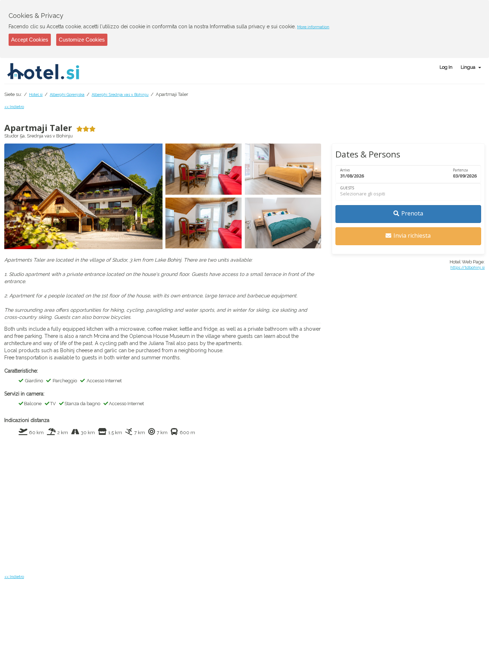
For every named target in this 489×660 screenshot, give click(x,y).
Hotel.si (36, 94)
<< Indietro (14, 107)
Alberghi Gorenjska (67, 94)
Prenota (412, 213)
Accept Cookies (29, 40)
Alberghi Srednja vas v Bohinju (120, 94)
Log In (446, 67)
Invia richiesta (412, 235)
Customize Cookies (82, 40)
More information (313, 27)
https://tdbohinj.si (467, 267)
